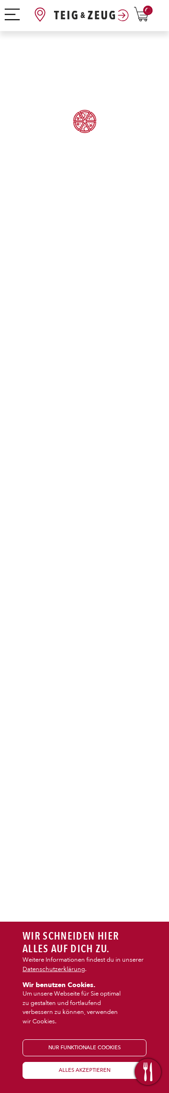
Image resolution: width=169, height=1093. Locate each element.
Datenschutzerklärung (54, 969)
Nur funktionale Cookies (84, 1047)
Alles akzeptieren (84, 1070)
